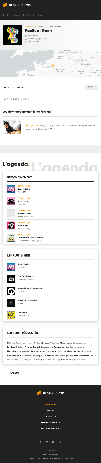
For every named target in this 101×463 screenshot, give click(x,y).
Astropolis (16, 360)
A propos (50, 405)
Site (29, 41)
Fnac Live (62, 351)
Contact (50, 411)
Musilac (19, 347)
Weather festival (32, 347)
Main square (66, 343)
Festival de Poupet (33, 355)
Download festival (24, 343)
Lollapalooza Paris (31, 360)
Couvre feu (25, 351)
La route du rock (51, 355)
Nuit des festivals (50, 428)
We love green (77, 347)
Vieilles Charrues (41, 343)
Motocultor (86, 351)
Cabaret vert (47, 347)
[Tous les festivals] (17, 5)
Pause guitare (66, 355)
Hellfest (10, 343)
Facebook (35, 41)
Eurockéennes (79, 343)
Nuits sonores (73, 351)
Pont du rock (80, 360)
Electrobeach (13, 351)
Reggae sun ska (61, 347)
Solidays (11, 347)
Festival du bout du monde (43, 351)
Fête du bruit (67, 360)
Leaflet (98, 76)
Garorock (54, 343)
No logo (56, 360)
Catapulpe (68, 458)
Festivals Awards (50, 422)
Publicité (51, 416)
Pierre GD (47, 458)
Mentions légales (50, 454)
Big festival (46, 360)
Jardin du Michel (81, 355)
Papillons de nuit (15, 355)
